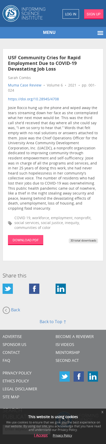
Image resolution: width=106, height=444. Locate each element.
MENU (49, 33)
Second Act (67, 361)
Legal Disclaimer (20, 389)
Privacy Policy (17, 373)
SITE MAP (11, 397)
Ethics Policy (16, 381)
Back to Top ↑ (53, 322)
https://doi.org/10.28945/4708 (33, 99)
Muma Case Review (24, 86)
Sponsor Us (14, 345)
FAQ (6, 361)
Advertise (12, 337)
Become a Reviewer (75, 337)
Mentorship (68, 353)
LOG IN (70, 14)
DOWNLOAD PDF (26, 240)
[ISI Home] (26, 13)
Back (15, 310)
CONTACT (11, 353)
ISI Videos (65, 345)
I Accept (41, 436)
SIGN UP (94, 14)
